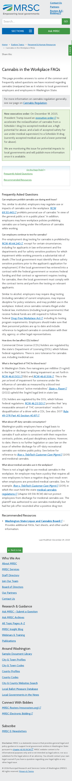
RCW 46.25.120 (34, 403)
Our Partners (9, 592)
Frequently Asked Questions (18, 173)
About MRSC (9, 563)
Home (5, 44)
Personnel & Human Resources (42, 44)
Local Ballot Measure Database (20, 688)
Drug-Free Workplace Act (25, 318)
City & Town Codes (13, 665)
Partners (54, 6)
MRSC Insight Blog (12, 629)
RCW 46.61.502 (11, 376)
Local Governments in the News (20, 694)
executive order (44, 117)
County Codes (10, 677)
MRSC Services (10, 569)
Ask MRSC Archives (13, 617)
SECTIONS (18, 31)
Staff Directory (10, 575)
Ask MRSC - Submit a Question (20, 611)
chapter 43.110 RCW (22, 749)
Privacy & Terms (26, 771)
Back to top (15, 550)
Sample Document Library (17, 653)
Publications (9, 640)
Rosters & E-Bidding (56, 12)
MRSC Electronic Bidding (16, 713)
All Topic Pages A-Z (13, 623)
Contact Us (56, 2)
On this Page (35, 170)
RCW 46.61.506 (42, 376)
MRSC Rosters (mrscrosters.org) (20, 707)
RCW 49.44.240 (11, 243)
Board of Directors (12, 586)
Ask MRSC (54, 31)
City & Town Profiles (14, 659)
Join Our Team (10, 581)
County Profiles (11, 671)
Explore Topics (17, 44)
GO (66, 21)
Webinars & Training (13, 635)
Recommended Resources (18, 179)
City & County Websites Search (20, 683)
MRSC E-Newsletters (14, 731)
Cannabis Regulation (35, 102)
